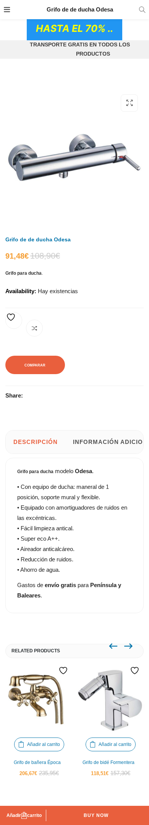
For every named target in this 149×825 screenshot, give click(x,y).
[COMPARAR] (34, 328)
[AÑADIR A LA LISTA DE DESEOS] (13, 320)
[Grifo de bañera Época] (39, 700)
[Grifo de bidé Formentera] (110, 700)
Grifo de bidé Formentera (108, 762)
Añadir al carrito (24, 815)
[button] (129, 103)
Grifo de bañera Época (37, 762)
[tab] (35, 442)
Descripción (35, 442)
